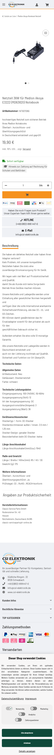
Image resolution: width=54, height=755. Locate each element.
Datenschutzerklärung (12, 698)
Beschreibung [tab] (10, 245)
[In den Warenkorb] (4, 25)
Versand (27, 148)
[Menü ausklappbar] (3, 2)
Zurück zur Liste (10, 16)
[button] (37, 4)
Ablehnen (27, 743)
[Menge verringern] (5, 185)
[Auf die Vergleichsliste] (45, 33)
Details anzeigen (27, 751)
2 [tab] (28, 83)
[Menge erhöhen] (48, 185)
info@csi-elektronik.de (27, 234)
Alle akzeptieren (27, 733)
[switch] (9, 708)
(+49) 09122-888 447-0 (27, 223)
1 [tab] (25, 83)
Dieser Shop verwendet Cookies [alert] (27, 658)
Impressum (30, 698)
